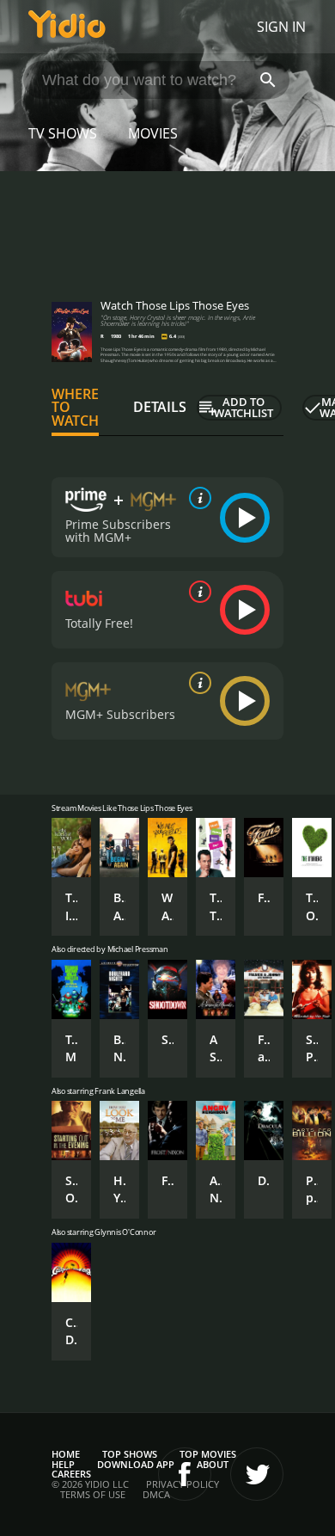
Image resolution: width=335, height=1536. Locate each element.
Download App (135, 1464)
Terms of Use (92, 1494)
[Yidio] (67, 26)
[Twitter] (256, 1474)
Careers (71, 1473)
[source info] (196, 498)
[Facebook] (184, 1474)
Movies (153, 133)
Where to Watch (75, 407)
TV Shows (62, 133)
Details (159, 406)
